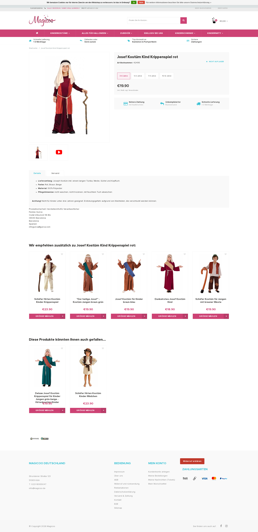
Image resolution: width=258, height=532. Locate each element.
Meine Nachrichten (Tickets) (161, 480)
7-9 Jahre (152, 76)
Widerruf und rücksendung (126, 484)
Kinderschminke (184, 33)
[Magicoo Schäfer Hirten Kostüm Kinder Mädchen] (88, 367)
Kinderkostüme (59, 33)
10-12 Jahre (166, 76)
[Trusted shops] (39, 439)
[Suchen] (183, 20)
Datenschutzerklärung (124, 492)
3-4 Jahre (124, 76)
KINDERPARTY (214, 33)
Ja (134, 2)
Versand (55, 173)
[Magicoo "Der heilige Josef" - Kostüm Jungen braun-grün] (88, 273)
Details (37, 173)
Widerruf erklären (192, 461)
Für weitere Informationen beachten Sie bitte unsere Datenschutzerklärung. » (178, 2)
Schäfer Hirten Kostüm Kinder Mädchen (88, 394)
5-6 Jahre (138, 76)
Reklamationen (121, 488)
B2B (116, 504)
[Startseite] (36, 33)
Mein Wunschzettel (203, 8)
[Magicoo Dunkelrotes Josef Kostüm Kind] (170, 273)
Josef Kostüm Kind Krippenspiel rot (55, 48)
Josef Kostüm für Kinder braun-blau (129, 300)
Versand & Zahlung (123, 496)
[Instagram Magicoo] (226, 526)
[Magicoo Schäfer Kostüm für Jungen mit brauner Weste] (211, 273)
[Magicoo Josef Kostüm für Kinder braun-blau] (129, 273)
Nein (141, 2)
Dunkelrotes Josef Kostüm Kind (170, 300)
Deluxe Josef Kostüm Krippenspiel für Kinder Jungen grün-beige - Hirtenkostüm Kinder (47, 396)
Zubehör (125, 33)
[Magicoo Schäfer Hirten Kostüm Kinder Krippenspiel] (47, 273)
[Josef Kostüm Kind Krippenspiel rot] (59, 152)
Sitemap (118, 508)
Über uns (118, 476)
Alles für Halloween (94, 33)
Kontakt (117, 500)
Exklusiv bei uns (153, 33)
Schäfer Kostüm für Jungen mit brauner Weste (210, 300)
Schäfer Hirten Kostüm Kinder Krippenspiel (47, 300)
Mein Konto (223, 8)
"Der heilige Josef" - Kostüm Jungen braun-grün (88, 300)
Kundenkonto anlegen (159, 472)
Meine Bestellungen (158, 476)
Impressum (119, 472)
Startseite (33, 48)
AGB (116, 480)
